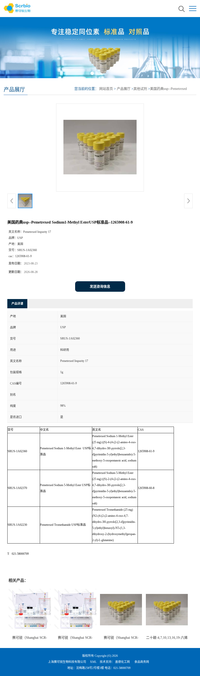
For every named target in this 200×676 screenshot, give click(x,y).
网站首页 (106, 89)
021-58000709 (121, 668)
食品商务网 (141, 662)
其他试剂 (140, 89)
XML (93, 662)
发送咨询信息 (100, 286)
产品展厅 (123, 89)
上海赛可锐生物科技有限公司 (67, 662)
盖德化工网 (122, 662)
